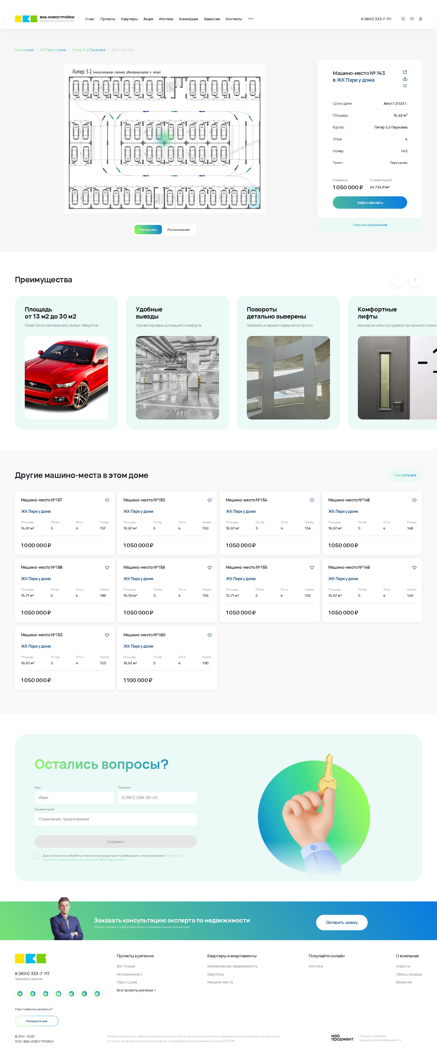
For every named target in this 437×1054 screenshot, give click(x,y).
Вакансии (212, 18)
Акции (148, 18)
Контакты (234, 18)
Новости (403, 966)
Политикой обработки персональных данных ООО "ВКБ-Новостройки (112, 857)
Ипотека (166, 18)
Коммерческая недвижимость (232, 966)
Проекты (107, 18)
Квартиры (129, 18)
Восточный (126, 966)
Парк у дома (127, 982)
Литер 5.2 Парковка (89, 49)
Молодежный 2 (129, 974)
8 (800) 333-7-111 (376, 18)
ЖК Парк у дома (53, 49)
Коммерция (188, 18)
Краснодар (25, 49)
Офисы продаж (409, 974)
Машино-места (220, 982)
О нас (90, 18)
